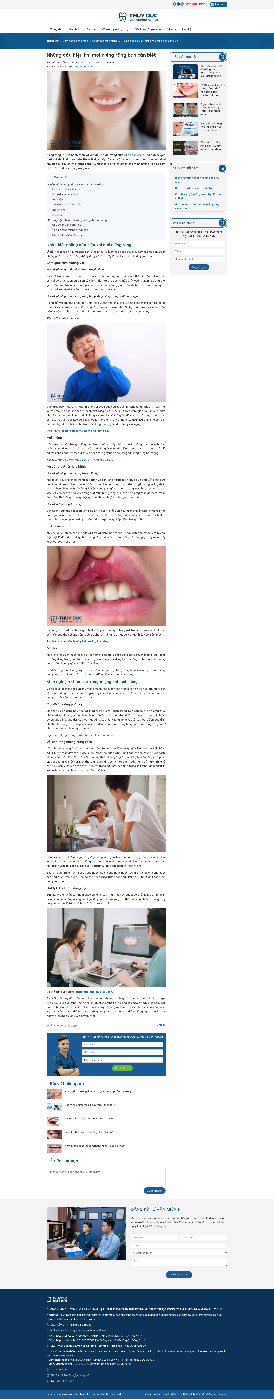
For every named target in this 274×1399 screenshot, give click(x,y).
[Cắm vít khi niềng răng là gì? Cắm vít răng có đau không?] (185, 149)
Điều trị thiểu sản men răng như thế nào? (89, 1132)
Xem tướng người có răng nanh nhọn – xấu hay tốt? (95, 1145)
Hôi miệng (58, 199)
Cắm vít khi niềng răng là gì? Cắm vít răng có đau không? (211, 146)
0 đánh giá (70, 1026)
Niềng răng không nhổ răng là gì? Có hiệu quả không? (211, 126)
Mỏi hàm (57, 214)
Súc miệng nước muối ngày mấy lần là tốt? (90, 1104)
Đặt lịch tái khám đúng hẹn (68, 235)
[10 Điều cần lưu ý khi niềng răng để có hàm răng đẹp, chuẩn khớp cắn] (185, 91)
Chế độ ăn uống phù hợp (66, 224)
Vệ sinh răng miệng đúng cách (70, 229)
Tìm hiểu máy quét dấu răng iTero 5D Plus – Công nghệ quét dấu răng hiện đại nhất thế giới (211, 71)
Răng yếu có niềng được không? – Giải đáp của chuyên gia (99, 1091)
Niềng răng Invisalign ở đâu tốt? (194, 188)
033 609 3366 (195, 4)
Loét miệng (58, 209)
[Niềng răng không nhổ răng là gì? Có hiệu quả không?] (185, 130)
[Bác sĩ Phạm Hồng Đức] (137, 17)
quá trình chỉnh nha (137, 155)
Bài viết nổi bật (185, 57)
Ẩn (66, 177)
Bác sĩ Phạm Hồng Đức (82, 66)
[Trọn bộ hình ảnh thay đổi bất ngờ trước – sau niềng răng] (185, 110)
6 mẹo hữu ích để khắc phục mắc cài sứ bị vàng (92, 1118)
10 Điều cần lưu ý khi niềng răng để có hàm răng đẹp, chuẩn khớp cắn (212, 89)
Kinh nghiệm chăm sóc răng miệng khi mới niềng (77, 220)
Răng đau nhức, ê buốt (65, 194)
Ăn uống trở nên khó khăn (67, 204)
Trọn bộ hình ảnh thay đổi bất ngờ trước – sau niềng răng (210, 109)
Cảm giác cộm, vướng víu (66, 188)
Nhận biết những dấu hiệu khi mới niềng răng (75, 184)
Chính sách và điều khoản (160, 1394)
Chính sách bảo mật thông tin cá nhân (204, 1394)
